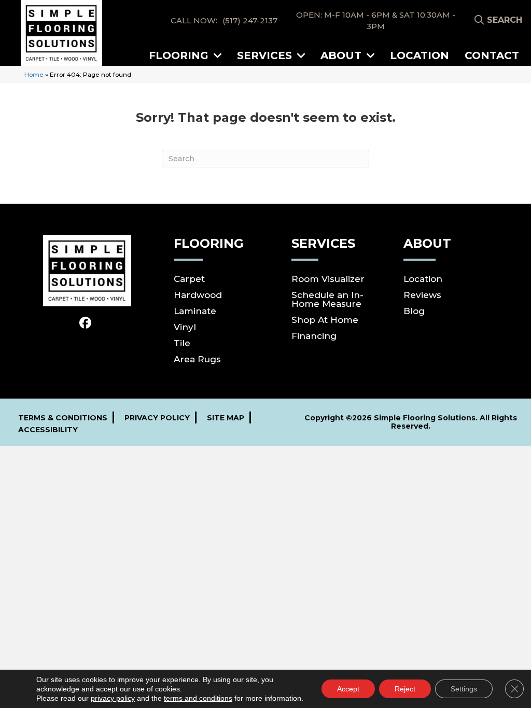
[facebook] (85, 323)
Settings (464, 689)
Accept (348, 689)
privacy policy (113, 698)
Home (34, 74)
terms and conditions (198, 698)
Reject (405, 689)
